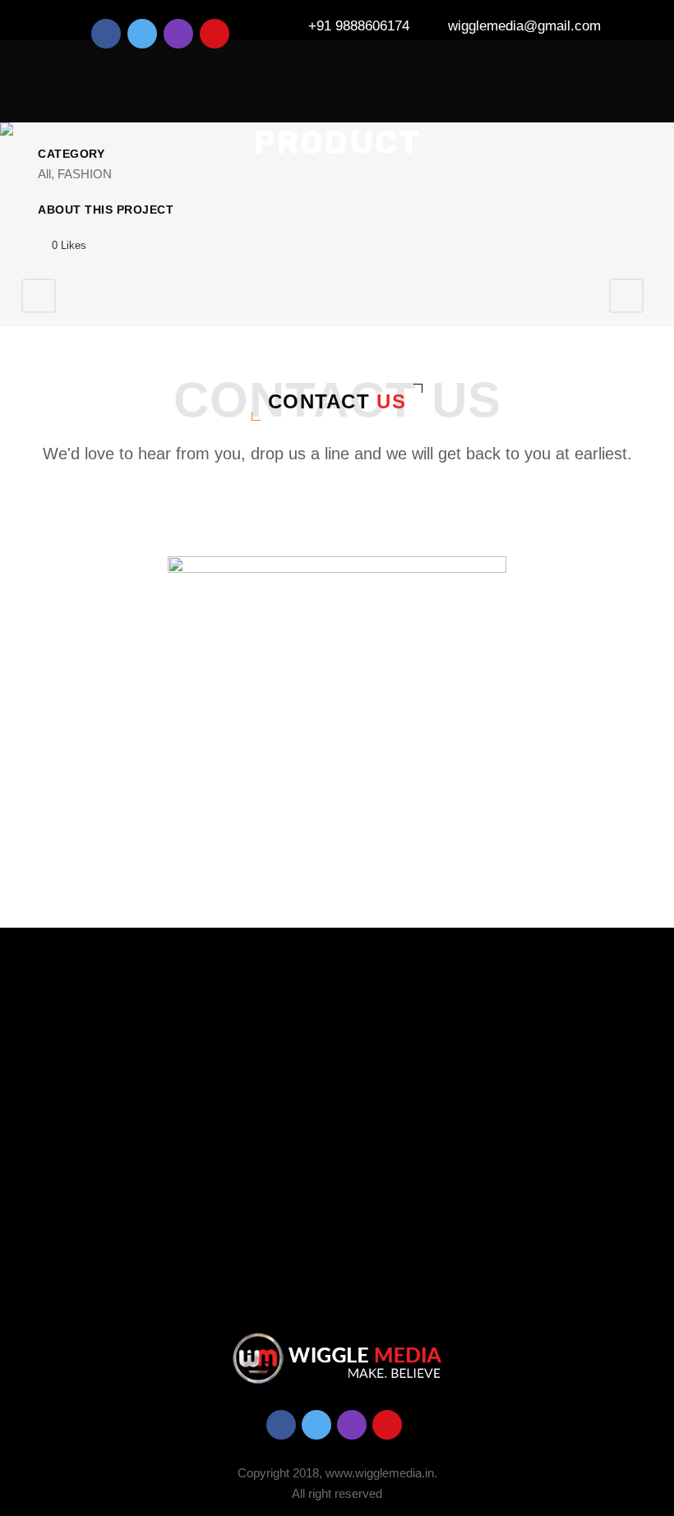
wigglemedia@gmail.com (524, 26)
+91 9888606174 (358, 26)
